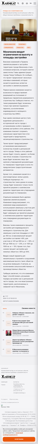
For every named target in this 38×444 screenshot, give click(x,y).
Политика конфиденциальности (10, 402)
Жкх (28, 47)
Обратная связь (13, 399)
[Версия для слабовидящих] (27, 3)
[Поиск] (18, 3)
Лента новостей (9, 44)
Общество (20, 47)
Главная (3, 384)
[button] (35, 3)
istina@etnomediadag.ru (19, 393)
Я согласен (19, 439)
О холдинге (4, 399)
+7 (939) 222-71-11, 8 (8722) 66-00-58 (18, 389)
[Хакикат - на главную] (9, 3)
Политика (22, 44)
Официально (8, 47)
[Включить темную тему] (23, 3)
